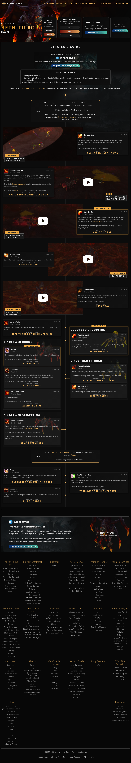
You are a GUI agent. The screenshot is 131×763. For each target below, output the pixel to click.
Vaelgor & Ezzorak (76, 571)
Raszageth (54, 688)
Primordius (98, 586)
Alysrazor (98, 621)
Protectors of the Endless (11, 647)
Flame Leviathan (11, 706)
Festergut (76, 677)
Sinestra (120, 650)
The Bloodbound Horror (76, 615)
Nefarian (120, 635)
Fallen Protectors (32, 568)
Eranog (54, 668)
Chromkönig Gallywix (32, 638)
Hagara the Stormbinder (54, 621)
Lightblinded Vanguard (76, 577)
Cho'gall (120, 647)
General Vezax (11, 738)
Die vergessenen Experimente (32, 674)
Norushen (32, 571)
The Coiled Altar (10, 589)
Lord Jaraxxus (120, 671)
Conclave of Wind (120, 612)
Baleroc (98, 624)
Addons (120, 706)
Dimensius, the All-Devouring (120, 587)
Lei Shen (98, 598)
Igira (10, 668)
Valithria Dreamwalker (76, 691)
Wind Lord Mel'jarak (11, 639)
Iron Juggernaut (33, 580)
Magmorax (32, 687)
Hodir (11, 735)
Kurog (54, 682)
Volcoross (10, 671)
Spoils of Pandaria (32, 592)
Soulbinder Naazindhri (120, 571)
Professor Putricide (76, 683)
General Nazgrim (33, 586)
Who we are (89, 757)
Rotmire (54, 565)
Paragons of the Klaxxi (32, 601)
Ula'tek (10, 592)
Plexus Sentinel (120, 565)
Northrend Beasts (120, 668)
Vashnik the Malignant (11, 577)
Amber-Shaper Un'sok (10, 642)
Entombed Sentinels (10, 574)
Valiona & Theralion (120, 641)
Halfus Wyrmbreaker (120, 638)
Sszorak (11, 583)
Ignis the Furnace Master (11, 709)
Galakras (32, 577)
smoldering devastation (60, 453)
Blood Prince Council (76, 685)
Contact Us (82, 752)
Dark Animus (98, 589)
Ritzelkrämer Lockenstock (32, 629)
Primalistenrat (54, 677)
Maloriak (120, 632)
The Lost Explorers (10, 580)
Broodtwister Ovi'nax (76, 626)
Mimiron (11, 726)
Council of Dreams (10, 674)
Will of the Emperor (11, 627)
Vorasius (76, 568)
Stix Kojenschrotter (33, 626)
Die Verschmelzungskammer (32, 669)
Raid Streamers (120, 718)
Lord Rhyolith (98, 615)
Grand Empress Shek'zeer (11, 645)
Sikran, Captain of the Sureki (76, 619)
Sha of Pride (32, 574)
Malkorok (32, 589)
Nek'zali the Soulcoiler (11, 571)
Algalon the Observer (10, 744)
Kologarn (10, 721)
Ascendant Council (120, 644)
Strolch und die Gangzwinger (32, 616)
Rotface (76, 680)
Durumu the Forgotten (98, 583)
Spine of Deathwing (54, 630)
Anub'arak (120, 680)
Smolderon (11, 683)
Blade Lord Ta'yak (10, 633)
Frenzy (73, 455)
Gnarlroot (10, 665)
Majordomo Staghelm (98, 627)
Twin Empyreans (98, 595)
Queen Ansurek (76, 635)
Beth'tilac (98, 618)
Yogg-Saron (11, 741)
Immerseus (33, 565)
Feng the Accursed (10, 615)
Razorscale (11, 712)
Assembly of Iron (11, 718)
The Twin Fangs (10, 586)
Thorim (10, 732)
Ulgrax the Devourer (76, 612)
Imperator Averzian (76, 565)
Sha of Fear (11, 656)
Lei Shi (10, 653)
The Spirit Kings (10, 621)
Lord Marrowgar (76, 665)
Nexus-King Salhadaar (120, 583)
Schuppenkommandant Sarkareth (32, 694)
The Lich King (76, 697)
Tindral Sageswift (11, 685)
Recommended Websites (120, 721)
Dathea (54, 680)
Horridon (98, 568)
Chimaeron (120, 629)
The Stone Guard (11, 612)
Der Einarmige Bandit (32, 632)
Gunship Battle (76, 671)
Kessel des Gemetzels (32, 620)
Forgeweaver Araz (120, 574)
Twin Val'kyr (120, 677)
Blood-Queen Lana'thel (76, 688)
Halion (98, 665)
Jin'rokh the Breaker (98, 565)
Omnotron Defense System (120, 619)
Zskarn (32, 684)
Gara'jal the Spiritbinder (10, 618)
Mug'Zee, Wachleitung (33, 635)
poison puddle (97, 221)
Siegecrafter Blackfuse (33, 598)
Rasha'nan (76, 623)
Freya (11, 729)
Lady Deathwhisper (76, 668)
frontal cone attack (19, 184)
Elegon (10, 624)
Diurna (54, 685)
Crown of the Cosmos (76, 580)
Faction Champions (120, 674)
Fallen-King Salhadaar (76, 574)
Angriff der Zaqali (33, 678)
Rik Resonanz (33, 623)
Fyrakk (10, 688)
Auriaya (11, 723)
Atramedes (120, 626)
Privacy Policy (71, 752)
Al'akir (120, 615)
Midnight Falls (76, 591)
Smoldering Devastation (67, 117)
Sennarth (54, 674)
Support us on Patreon (47, 757)
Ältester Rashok (32, 681)
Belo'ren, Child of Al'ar (76, 588)
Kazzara (33, 665)
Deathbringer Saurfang (76, 674)
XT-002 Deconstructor (11, 715)
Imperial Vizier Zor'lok (11, 630)
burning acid (18, 190)
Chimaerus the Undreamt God (76, 584)
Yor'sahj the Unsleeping (54, 618)
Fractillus (120, 580)
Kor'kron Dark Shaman (32, 583)
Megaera (98, 577)
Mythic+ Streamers (120, 715)
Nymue (10, 680)
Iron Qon (98, 592)
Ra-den (98, 601)
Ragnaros (98, 630)
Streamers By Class (120, 712)
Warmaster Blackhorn (54, 627)
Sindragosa (76, 694)
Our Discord (75, 757)
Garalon (11, 636)
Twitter (63, 757)
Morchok (54, 612)
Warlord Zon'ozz (54, 615)
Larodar (11, 677)
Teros (54, 671)
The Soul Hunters (120, 577)
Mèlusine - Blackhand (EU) (33, 88)
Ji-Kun (98, 580)
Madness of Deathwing (54, 633)
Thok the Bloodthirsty (33, 595)
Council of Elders (98, 571)
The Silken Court (76, 632)
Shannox (98, 612)
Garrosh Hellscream (33, 604)
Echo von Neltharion (32, 690)
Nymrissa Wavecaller (10, 568)
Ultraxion (54, 624)
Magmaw (120, 623)
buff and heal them (31, 428)
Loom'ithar (120, 568)
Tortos (98, 574)
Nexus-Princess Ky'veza (76, 629)
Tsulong (11, 650)
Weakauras (120, 709)
